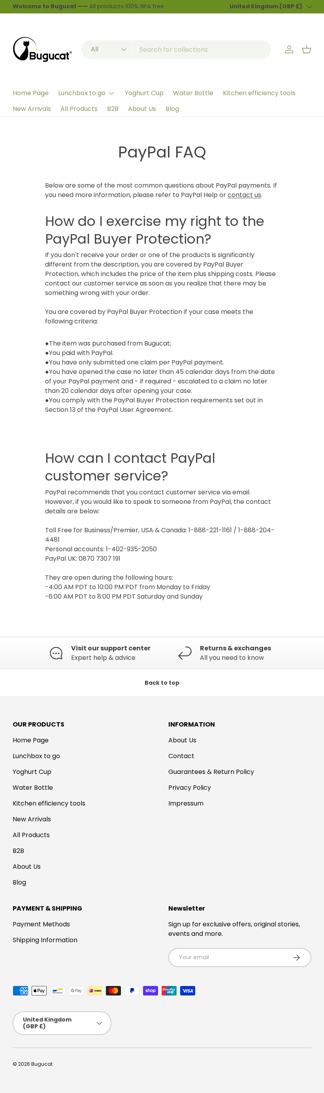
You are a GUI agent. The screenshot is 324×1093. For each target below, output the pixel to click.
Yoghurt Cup (144, 93)
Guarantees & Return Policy (211, 771)
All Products (79, 108)
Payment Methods (41, 924)
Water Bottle (193, 93)
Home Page (31, 93)
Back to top (162, 683)
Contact (181, 756)
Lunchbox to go (36, 756)
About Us (142, 108)
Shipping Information (45, 940)
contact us (244, 194)
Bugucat (42, 1064)
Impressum (185, 803)
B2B (113, 108)
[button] (306, 49)
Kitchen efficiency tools (259, 93)
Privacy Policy (189, 787)
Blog (172, 108)
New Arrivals (32, 108)
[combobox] (176, 49)
